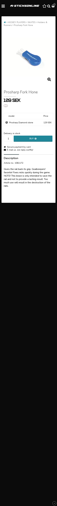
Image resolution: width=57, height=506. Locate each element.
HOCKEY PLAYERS (17, 22)
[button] (44, 6)
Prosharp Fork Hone (23, 25)
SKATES (32, 22)
